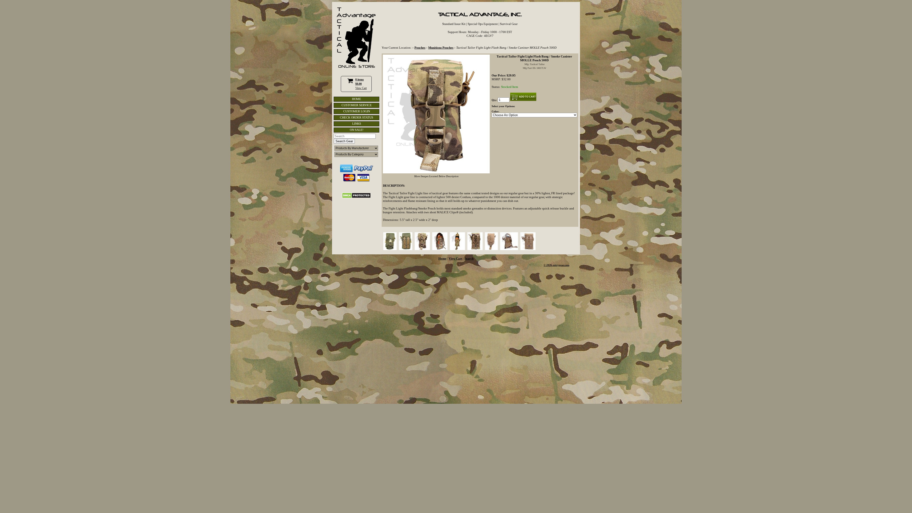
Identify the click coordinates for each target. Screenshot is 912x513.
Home (442, 258)
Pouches (419, 47)
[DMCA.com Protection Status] (356, 197)
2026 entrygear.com (557, 265)
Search (469, 258)
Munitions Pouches (440, 47)
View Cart (361, 88)
